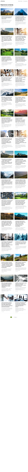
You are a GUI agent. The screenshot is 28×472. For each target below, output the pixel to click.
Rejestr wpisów (20, 1)
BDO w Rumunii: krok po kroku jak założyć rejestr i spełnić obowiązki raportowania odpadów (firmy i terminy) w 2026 (6, 79)
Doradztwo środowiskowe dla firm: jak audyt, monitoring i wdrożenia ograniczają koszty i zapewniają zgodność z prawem (20, 304)
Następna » (15, 317)
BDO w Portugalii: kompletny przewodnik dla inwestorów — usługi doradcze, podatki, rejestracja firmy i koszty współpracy (6, 285)
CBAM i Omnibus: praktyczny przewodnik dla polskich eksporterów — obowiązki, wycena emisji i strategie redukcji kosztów (20, 264)
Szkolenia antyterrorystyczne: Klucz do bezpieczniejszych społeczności (6, 17)
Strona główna (25, 1)
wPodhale (3, 1)
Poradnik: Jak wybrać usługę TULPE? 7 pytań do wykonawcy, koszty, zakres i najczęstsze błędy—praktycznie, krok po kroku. (20, 79)
